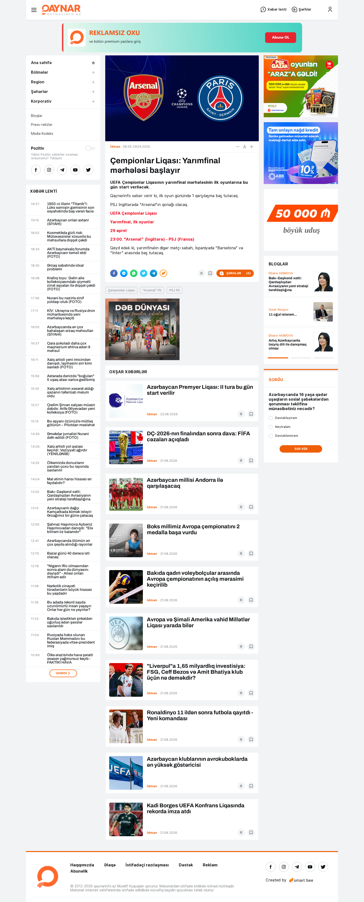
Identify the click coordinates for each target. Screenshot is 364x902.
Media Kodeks (42, 134)
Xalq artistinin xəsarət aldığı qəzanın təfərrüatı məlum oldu (70, 392)
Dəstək (186, 865)
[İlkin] (244, 146)
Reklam (210, 865)
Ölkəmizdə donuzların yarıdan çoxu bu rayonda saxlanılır (68, 466)
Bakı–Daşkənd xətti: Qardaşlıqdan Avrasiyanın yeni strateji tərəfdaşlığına (69, 495)
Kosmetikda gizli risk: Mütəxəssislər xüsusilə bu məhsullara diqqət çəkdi (69, 236)
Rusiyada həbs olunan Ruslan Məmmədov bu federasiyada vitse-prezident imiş (71, 640)
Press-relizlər (41, 125)
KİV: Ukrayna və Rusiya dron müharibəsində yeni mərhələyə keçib (71, 314)
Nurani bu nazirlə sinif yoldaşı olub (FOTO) (65, 300)
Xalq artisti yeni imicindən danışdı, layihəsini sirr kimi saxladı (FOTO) (69, 363)
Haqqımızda (82, 865)
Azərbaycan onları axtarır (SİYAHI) (68, 222)
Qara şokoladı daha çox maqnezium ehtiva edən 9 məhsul (68, 347)
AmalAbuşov (278, 339)
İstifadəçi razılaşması (147, 865)
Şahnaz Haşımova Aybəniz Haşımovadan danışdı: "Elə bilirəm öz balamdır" (70, 528)
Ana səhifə (41, 62)
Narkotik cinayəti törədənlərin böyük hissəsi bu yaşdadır (69, 589)
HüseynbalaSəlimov (284, 307)
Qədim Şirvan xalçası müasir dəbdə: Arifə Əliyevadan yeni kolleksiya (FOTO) (71, 408)
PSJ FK (174, 290)
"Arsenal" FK (152, 290)
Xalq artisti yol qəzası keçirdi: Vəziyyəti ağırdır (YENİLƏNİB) (67, 450)
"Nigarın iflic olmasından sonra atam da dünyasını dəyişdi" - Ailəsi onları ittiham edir (67, 571)
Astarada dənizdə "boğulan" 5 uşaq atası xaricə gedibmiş (71, 378)
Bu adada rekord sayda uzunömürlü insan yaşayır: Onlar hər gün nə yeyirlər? (69, 606)
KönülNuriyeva (280, 279)
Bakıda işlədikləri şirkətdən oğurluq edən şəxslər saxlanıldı (69, 622)
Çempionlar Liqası (121, 290)
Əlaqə (110, 865)
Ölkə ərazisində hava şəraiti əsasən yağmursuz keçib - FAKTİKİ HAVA (70, 658)
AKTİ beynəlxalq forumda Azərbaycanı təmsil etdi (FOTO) (68, 252)
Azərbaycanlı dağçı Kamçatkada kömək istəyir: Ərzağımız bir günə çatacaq (70, 511)
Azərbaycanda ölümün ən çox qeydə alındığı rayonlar (69, 542)
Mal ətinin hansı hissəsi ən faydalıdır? (69, 481)
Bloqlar (36, 116)
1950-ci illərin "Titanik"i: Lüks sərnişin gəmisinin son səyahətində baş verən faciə (70, 207)
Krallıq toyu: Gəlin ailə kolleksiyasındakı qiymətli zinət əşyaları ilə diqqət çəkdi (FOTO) (71, 283)
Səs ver (301, 449)
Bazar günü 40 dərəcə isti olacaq (68, 555)
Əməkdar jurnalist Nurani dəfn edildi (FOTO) (68, 435)
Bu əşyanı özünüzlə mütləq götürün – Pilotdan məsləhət (71, 423)
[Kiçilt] (237, 146)
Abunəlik (79, 871)
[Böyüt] (251, 146)
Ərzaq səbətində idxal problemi (65, 267)
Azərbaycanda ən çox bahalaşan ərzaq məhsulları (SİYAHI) (70, 330)
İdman (152, 414)
